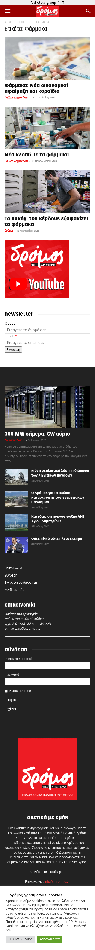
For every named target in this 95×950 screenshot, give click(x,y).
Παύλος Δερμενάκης (16, 97)
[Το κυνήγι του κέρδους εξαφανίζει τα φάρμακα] (47, 191)
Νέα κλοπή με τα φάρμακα (37, 155)
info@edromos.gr (28, 628)
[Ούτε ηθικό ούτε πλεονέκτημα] (16, 545)
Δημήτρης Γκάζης (15, 440)
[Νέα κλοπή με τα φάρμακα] (47, 128)
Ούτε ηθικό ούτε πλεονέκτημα (56, 539)
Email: (11, 336)
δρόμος (9, 230)
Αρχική (10, 22)
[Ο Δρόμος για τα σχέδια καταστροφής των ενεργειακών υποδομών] (16, 499)
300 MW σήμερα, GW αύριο (37, 434)
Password (12, 675)
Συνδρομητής (14, 590)
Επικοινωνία (13, 568)
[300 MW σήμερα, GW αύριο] (47, 407)
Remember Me (20, 691)
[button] (7, 11)
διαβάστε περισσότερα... (47, 872)
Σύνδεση (11, 575)
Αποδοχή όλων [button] (50, 939)
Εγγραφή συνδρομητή (21, 582)
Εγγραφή (13, 349)
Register (10, 709)
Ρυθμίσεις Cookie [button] (20, 939)
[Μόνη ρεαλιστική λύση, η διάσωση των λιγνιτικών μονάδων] (16, 477)
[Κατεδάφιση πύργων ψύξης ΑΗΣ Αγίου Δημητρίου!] (16, 522)
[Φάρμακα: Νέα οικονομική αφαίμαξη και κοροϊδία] (47, 58)
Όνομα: (10, 323)
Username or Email (19, 659)
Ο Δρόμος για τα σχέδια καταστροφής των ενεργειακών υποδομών (57, 498)
